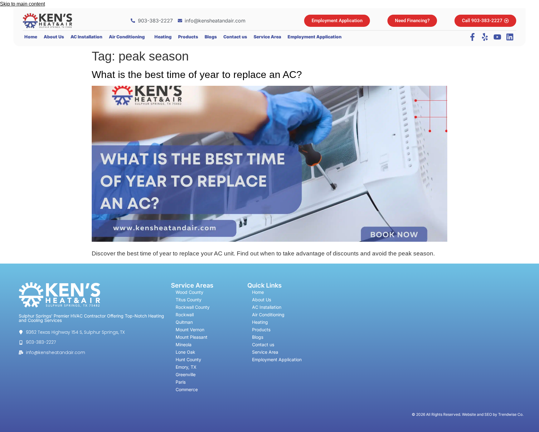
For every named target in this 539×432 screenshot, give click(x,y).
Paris (181, 382)
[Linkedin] (510, 37)
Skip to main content (22, 4)
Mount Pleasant (191, 337)
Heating (163, 36)
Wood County (189, 292)
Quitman (184, 322)
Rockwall (185, 314)
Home (30, 36)
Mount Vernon (190, 329)
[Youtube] (497, 37)
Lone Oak (185, 352)
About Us (54, 36)
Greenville (186, 374)
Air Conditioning (127, 36)
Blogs (211, 36)
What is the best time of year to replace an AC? (197, 74)
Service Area (267, 36)
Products (188, 36)
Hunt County (188, 359)
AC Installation (86, 36)
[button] (128, 37)
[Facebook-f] (472, 37)
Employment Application (315, 36)
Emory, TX (186, 367)
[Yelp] (485, 37)
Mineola (184, 344)
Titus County (189, 299)
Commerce (187, 389)
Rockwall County (193, 307)
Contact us (235, 36)
